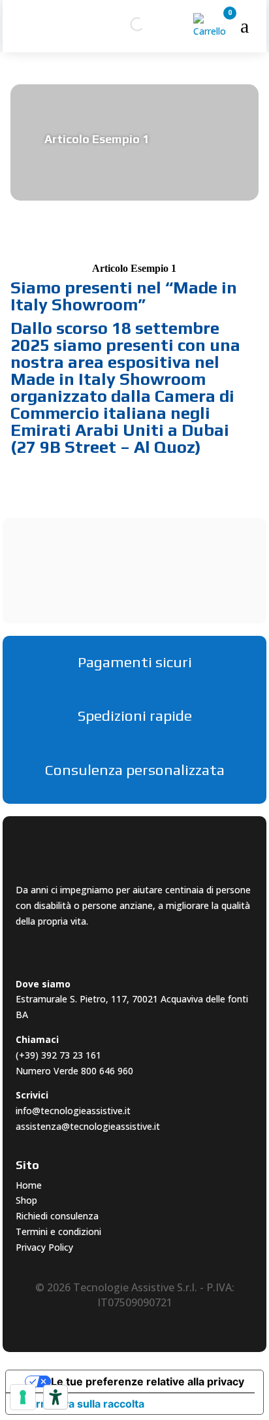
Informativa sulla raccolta (80, 1403)
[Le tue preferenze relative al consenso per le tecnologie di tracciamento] (22, 1397)
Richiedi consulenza (57, 1216)
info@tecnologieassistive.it (73, 1110)
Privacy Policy (44, 1247)
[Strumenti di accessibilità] (55, 1397)
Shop (26, 1200)
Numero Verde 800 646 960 (74, 1071)
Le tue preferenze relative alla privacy (147, 1381)
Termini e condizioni (58, 1231)
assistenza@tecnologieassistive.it (88, 1126)
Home (29, 1185)
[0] (211, 31)
